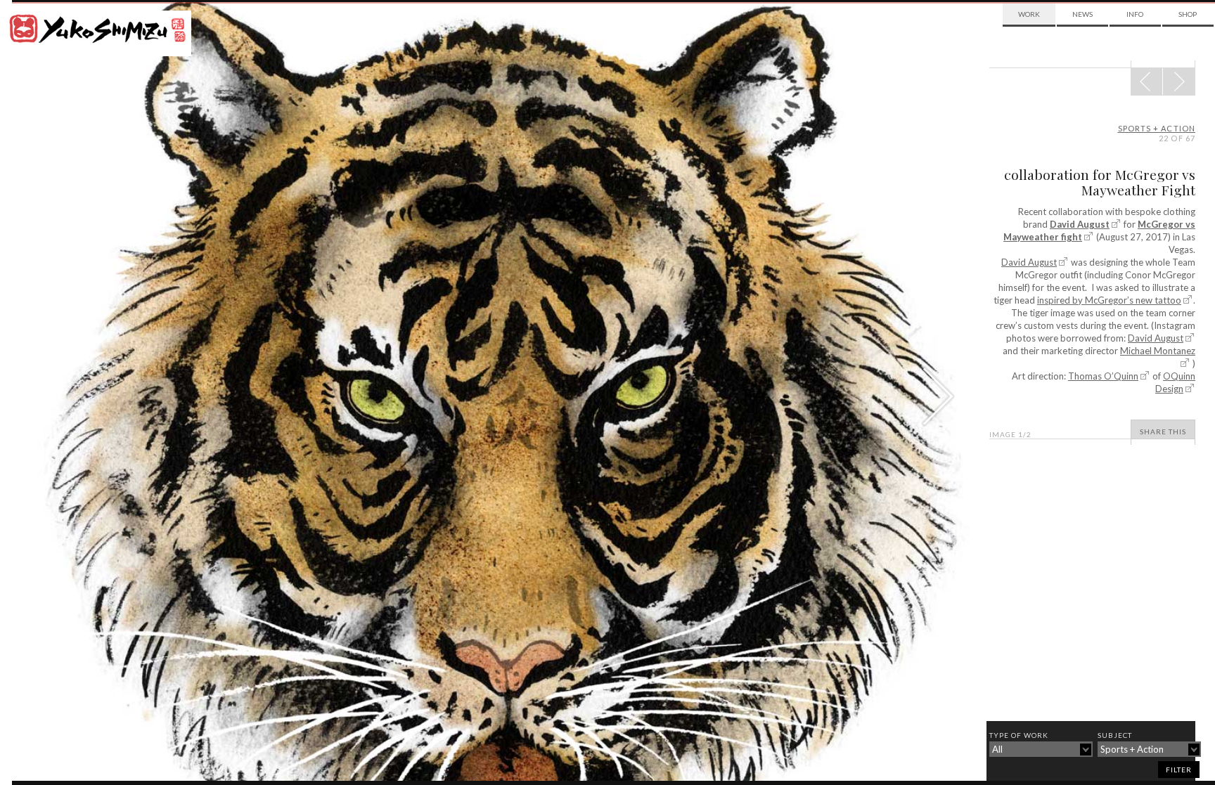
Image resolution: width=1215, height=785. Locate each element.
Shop (1187, 14)
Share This (1163, 431)
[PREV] (1179, 81)
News (1082, 14)
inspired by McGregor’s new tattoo (1109, 300)
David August (1080, 224)
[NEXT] (1146, 81)
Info (1134, 14)
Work (1029, 14)
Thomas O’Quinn (1103, 376)
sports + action (1157, 128)
